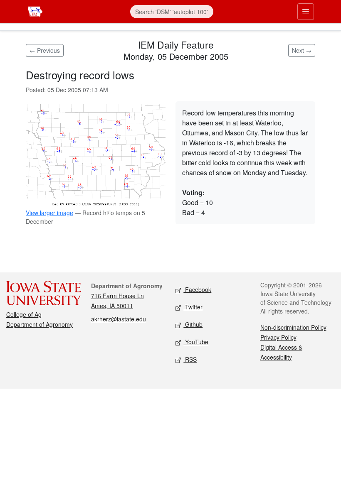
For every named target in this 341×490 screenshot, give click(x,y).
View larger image (49, 212)
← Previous (45, 50)
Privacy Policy (278, 337)
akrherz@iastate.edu (118, 319)
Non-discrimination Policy (293, 327)
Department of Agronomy (39, 324)
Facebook (197, 289)
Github (193, 324)
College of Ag (24, 314)
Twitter (193, 307)
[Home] (35, 10)
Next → (301, 50)
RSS (190, 359)
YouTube (195, 342)
